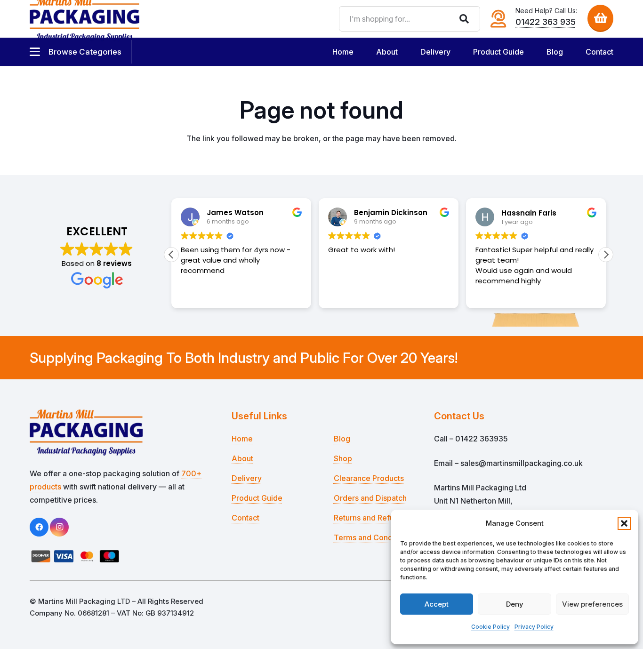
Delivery (247, 478)
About (242, 458)
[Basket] (600, 18)
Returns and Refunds (370, 517)
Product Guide (257, 498)
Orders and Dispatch (370, 498)
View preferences (592, 604)
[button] (624, 523)
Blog (342, 438)
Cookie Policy (490, 626)
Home (242, 438)
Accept (437, 604)
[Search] (464, 18)
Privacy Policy (534, 626)
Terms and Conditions (372, 537)
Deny (514, 604)
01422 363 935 (545, 22)
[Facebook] (39, 527)
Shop (343, 458)
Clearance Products (369, 478)
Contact (245, 517)
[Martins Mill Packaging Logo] (119, 432)
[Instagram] (59, 527)
